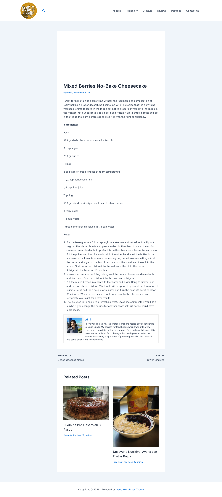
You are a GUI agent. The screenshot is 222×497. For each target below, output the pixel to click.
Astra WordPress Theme (130, 489)
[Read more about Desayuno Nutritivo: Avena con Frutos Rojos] (136, 416)
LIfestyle (147, 10)
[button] (43, 11)
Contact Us (192, 10)
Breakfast (117, 462)
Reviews (161, 10)
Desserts (67, 435)
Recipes (130, 10)
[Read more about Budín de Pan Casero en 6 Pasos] (86, 403)
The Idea (116, 10)
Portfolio (176, 10)
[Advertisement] (111, 60)
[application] (136, 11)
